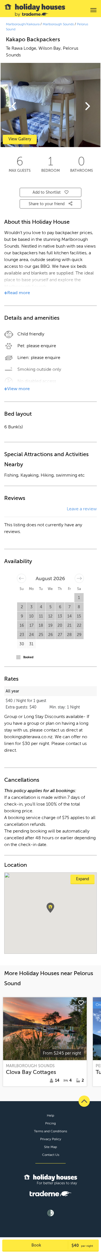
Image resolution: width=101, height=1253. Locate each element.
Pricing (50, 1123)
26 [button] (50, 635)
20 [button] (60, 625)
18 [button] (41, 625)
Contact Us (50, 1155)
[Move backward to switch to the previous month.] (21, 578)
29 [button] (79, 635)
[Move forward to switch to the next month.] (79, 578)
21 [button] (69, 625)
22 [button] (79, 625)
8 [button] (79, 607)
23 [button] (22, 635)
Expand (82, 879)
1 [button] (79, 598)
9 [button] (22, 616)
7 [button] (69, 607)
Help (50, 1115)
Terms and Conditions (50, 1131)
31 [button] (31, 644)
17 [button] (31, 625)
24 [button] (31, 635)
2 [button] (22, 607)
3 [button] (31, 607)
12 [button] (50, 616)
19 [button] (50, 625)
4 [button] (41, 607)
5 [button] (50, 607)
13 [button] (60, 616)
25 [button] (41, 635)
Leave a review (82, 508)
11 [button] (41, 616)
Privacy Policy (50, 1139)
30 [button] (21, 644)
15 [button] (79, 616)
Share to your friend (47, 204)
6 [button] (60, 607)
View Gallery (19, 139)
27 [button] (60, 635)
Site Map (50, 1147)
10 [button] (31, 616)
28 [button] (69, 635)
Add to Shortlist (47, 192)
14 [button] (69, 616)
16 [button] (22, 625)
